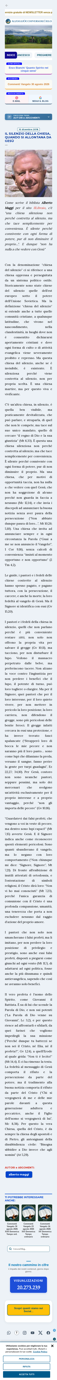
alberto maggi (19, 1174)
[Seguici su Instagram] (25, 1333)
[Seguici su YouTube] (32, 1333)
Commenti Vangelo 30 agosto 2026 (28, 84)
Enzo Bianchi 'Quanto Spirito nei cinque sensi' (28, 69)
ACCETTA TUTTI (26, 1374)
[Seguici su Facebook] (48, 1333)
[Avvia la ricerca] (10, 1248)
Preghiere (32, 55)
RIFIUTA (26, 1367)
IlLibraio (39, 208)
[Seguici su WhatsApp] (9, 1333)
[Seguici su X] (40, 1333)
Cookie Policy (40, 1351)
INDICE (11, 55)
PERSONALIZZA (26, 1359)
